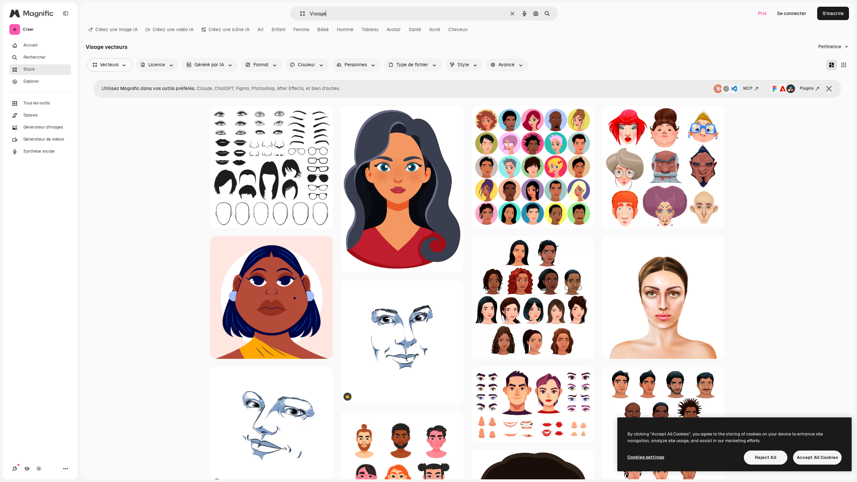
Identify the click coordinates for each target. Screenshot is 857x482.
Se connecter (791, 13)
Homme (345, 29)
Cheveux (458, 29)
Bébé (323, 29)
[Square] (843, 65)
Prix (762, 13)
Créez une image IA (116, 29)
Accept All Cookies (817, 457)
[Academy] (26, 468)
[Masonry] (831, 65)
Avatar (394, 29)
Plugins (806, 88)
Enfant (278, 29)
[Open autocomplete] (300, 13)
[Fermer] (829, 89)
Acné (434, 29)
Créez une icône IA (229, 29)
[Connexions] (14, 468)
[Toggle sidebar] (65, 13)
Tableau (370, 29)
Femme (301, 29)
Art (260, 29)
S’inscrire (833, 13)
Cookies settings (645, 457)
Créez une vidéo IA (173, 29)
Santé (415, 29)
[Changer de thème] (38, 468)
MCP (748, 88)
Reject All (765, 457)
